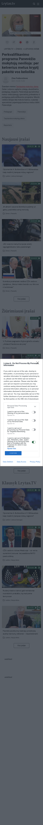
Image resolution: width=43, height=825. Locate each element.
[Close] (38, 363)
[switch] (34, 412)
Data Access (21, 462)
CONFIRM (13, 453)
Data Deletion (8, 462)
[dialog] (21, 412)
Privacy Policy (35, 462)
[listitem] (21, 406)
